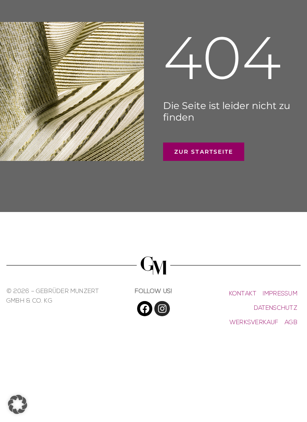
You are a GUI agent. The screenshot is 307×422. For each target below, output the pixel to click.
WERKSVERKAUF (253, 323)
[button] (17, 404)
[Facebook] (144, 308)
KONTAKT (243, 294)
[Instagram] (161, 308)
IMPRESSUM (280, 294)
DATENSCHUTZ (275, 308)
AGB (291, 323)
